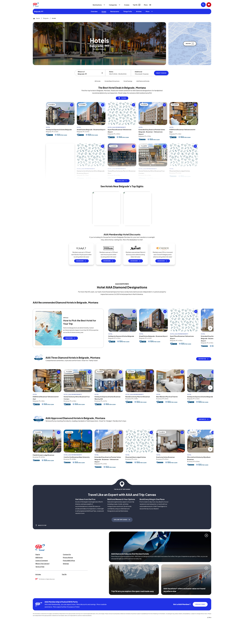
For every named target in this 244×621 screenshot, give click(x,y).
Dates (111, 71)
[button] (181, 123)
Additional (138, 71)
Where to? (81, 71)
